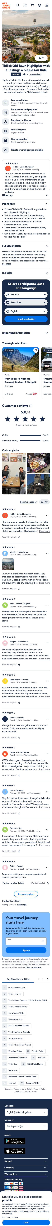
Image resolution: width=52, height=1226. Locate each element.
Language (9, 1106)
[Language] (39, 5)
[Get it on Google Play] (14, 1141)
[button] (32, 74)
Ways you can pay (13, 1179)
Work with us (10, 1174)
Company (9, 1167)
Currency (9, 1120)
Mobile (7, 1135)
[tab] (18, 979)
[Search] (18, 5)
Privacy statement (33, 967)
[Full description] (47, 246)
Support (8, 1161)
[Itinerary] (47, 195)
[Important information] (47, 333)
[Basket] (32, 5)
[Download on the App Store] (14, 1151)
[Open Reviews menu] (47, 515)
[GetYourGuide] (6, 5)
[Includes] (47, 273)
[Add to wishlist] (35, 350)
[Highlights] (47, 204)
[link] (20, 372)
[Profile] (47, 5)
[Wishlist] (25, 5)
